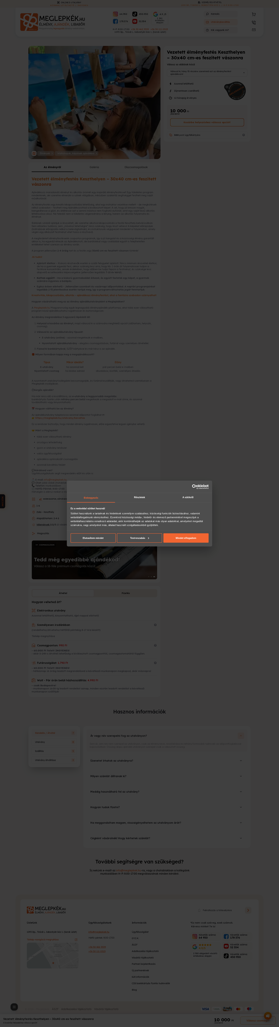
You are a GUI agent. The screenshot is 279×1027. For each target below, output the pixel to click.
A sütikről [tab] (187, 497)
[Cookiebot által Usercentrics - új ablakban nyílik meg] (194, 486)
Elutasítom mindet (93, 537)
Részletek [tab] (139, 497)
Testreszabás (137, 537)
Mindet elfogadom (186, 537)
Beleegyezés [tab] (91, 497)
